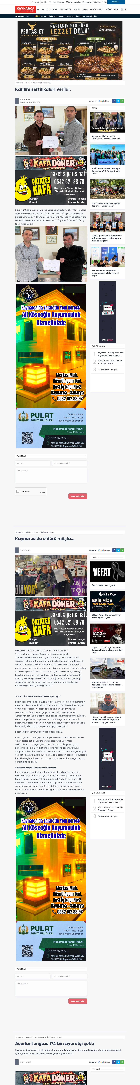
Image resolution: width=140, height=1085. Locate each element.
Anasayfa (19, 83)
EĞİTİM (85, 9)
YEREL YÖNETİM (65, 9)
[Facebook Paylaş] (114, 101)
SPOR (116, 9)
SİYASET (77, 9)
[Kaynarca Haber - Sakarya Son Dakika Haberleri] (25, 9)
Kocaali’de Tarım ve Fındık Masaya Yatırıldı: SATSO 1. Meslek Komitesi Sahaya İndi (70, 16)
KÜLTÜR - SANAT (96, 9)
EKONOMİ (53, 9)
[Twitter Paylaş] (118, 101)
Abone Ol (92, 101)
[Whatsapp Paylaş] (122, 101)
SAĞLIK (108, 9)
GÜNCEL (44, 9)
